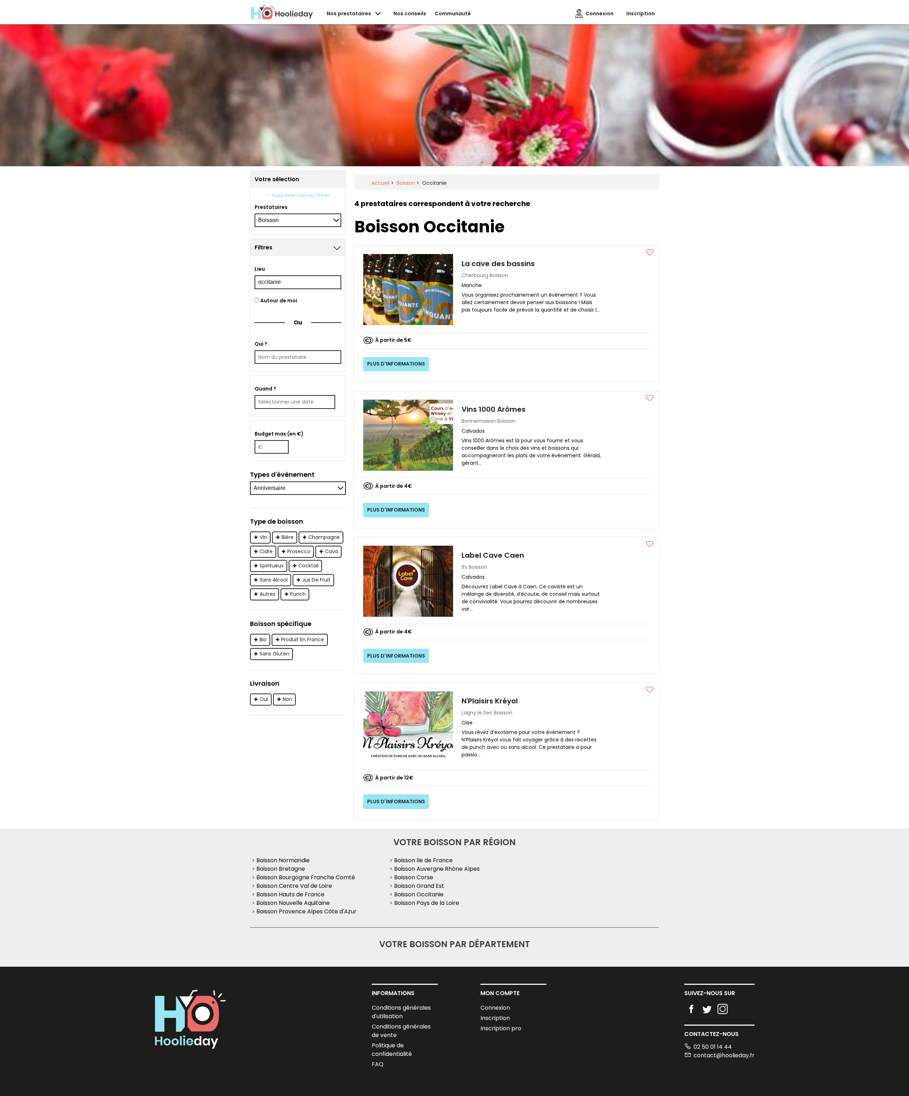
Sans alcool (274, 579)
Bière (288, 537)
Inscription (495, 1018)
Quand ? (265, 388)
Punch (298, 594)
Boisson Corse (413, 877)
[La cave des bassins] (408, 289)
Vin (263, 537)
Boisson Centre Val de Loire (294, 886)
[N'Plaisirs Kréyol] (408, 727)
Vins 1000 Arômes (494, 409)
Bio (263, 639)
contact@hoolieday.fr (724, 1055)
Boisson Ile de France (423, 860)
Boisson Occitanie (418, 894)
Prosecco (298, 551)
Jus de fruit (316, 579)
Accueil (380, 183)
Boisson (406, 183)
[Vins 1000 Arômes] (408, 435)
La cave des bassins (498, 264)
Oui (264, 699)
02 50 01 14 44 (712, 1047)
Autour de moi (278, 300)
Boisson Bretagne (280, 869)
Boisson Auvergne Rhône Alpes (437, 869)
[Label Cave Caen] (408, 581)
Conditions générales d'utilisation (401, 1012)
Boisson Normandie (283, 860)
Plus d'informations (396, 363)
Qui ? (261, 343)
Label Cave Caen (493, 555)
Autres (268, 594)
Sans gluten (274, 653)
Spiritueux (272, 565)
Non (287, 699)
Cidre (266, 551)
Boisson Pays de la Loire (426, 903)
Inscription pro (500, 1028)
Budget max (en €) (279, 433)
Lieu (260, 268)
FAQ (377, 1064)
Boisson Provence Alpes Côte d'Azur (306, 911)
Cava (331, 551)
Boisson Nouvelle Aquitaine (293, 903)
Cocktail (308, 565)
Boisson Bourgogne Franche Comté (305, 877)
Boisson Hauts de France (290, 894)
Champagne (324, 537)
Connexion (495, 1008)
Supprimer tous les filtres (300, 195)
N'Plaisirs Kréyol (490, 701)
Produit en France (302, 639)
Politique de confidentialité (392, 1049)
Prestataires (271, 207)
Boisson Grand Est (419, 886)
